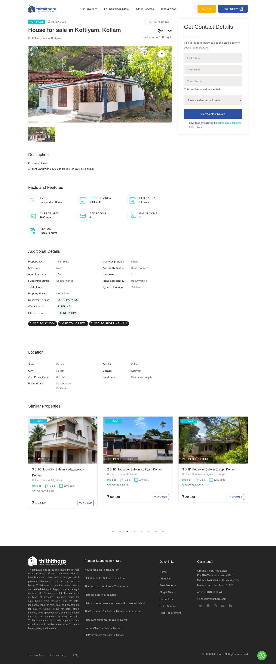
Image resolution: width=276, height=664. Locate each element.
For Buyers (88, 8)
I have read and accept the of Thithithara (214, 125)
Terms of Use (36, 654)
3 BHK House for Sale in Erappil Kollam (133, 469)
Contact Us (166, 598)
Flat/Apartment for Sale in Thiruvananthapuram (112, 611)
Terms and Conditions (229, 122)
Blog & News (168, 8)
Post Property (230, 8)
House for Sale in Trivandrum (101, 569)
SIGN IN (206, 8)
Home (163, 571)
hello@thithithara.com (213, 598)
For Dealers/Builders (116, 8)
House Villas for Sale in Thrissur (103, 628)
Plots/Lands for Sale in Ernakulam (104, 577)
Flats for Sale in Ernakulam (100, 594)
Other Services (145, 8)
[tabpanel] (62, 471)
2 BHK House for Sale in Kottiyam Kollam (59, 469)
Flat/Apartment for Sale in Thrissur (104, 634)
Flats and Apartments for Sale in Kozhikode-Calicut (114, 603)
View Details (85, 496)
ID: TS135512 (161, 21)
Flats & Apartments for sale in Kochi (105, 619)
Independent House (46, 459)
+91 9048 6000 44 (211, 592)
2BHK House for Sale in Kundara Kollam (209, 469)
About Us (165, 578)
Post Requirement (170, 612)
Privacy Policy (58, 654)
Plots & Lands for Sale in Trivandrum (106, 586)
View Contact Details (213, 113)
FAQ (75, 654)
